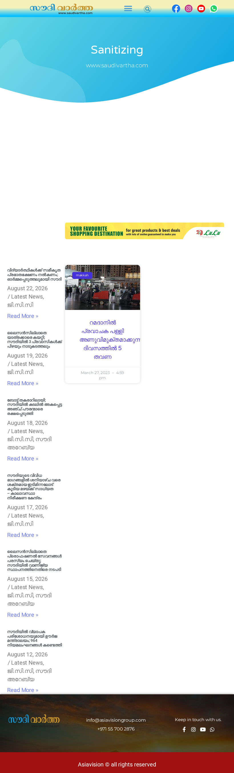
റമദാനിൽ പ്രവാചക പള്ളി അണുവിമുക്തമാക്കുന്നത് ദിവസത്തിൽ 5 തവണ (113, 339)
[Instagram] (193, 729)
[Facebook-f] (184, 729)
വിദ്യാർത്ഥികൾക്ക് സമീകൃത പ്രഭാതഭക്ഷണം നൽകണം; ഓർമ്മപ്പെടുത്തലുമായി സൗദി (34, 274)
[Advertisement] (117, 148)
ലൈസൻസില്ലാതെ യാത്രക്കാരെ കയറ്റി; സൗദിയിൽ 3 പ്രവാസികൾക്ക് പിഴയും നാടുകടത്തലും (34, 339)
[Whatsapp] (212, 729)
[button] (128, 8)
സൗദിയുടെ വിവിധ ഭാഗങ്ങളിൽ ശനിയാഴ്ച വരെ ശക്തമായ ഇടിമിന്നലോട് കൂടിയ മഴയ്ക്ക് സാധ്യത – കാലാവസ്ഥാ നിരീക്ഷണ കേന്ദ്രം (33, 486)
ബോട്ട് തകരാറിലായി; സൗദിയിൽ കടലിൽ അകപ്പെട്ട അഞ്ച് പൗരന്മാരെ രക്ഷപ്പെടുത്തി (34, 407)
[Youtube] (202, 729)
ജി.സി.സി (20, 304)
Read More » (22, 316)
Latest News (27, 296)
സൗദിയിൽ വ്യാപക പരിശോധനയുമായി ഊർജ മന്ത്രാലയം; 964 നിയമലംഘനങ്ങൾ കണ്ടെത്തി (34, 638)
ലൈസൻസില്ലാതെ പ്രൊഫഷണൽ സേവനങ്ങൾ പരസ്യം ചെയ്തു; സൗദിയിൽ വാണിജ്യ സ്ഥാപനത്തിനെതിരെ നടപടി (34, 560)
